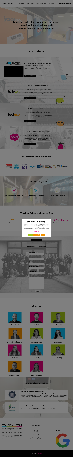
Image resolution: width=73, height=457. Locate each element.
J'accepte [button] (30, 234)
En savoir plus (36, 231)
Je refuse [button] (43, 234)
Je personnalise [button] (36, 234)
